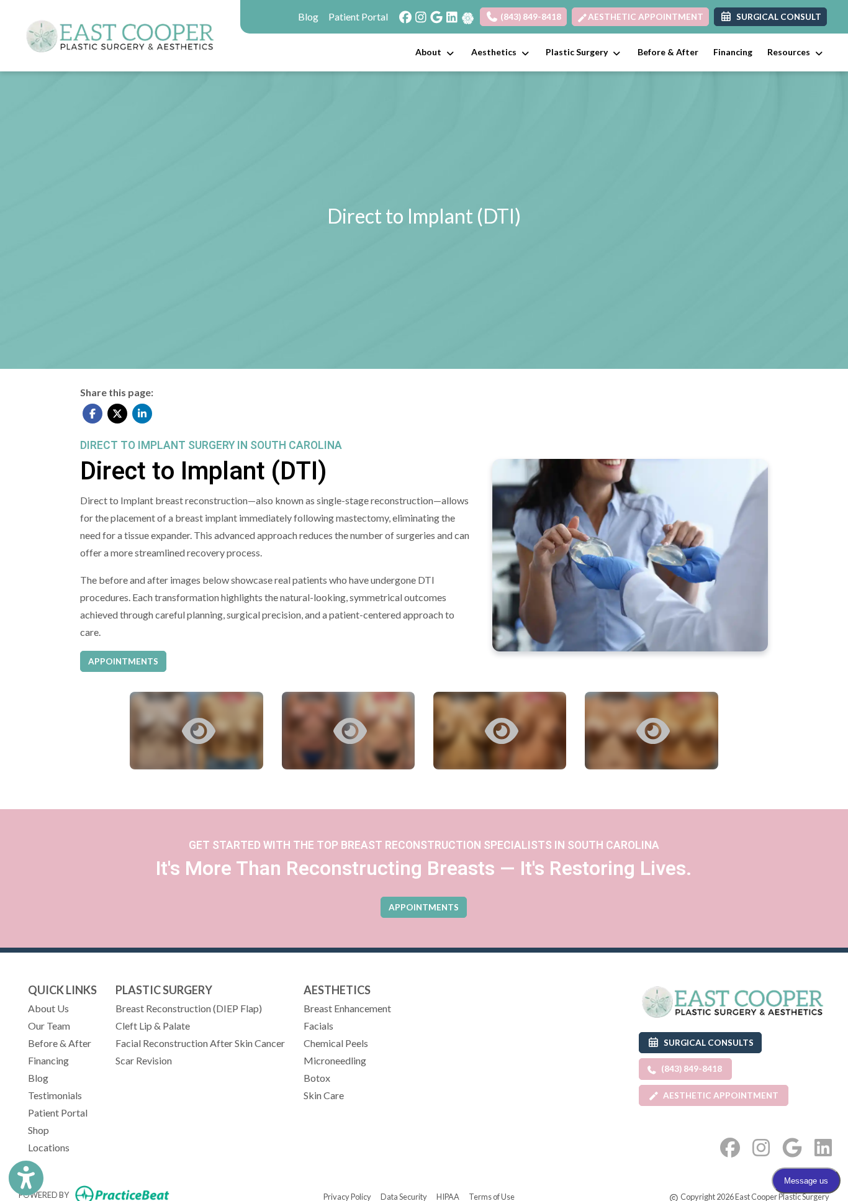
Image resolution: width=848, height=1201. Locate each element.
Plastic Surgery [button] (578, 52)
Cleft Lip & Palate (152, 1025)
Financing (732, 52)
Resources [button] (790, 52)
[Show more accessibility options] (26, 1178)
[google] (433, 13)
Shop (38, 1130)
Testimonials (55, 1095)
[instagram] (418, 13)
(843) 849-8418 (529, 17)
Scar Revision (143, 1060)
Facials (318, 1025)
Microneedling (335, 1060)
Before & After (668, 52)
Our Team (49, 1025)
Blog (308, 16)
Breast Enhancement (347, 1008)
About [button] (430, 52)
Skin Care (324, 1095)
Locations (49, 1147)
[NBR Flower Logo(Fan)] (466, 13)
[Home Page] (120, 34)
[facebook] (402, 13)
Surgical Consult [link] (777, 17)
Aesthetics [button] (495, 52)
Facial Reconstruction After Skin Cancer (200, 1043)
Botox (317, 1078)
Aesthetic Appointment (645, 17)
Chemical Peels (336, 1043)
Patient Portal (358, 16)
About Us (48, 1008)
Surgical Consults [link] (707, 1043)
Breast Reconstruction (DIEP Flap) (188, 1008)
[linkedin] (449, 13)
